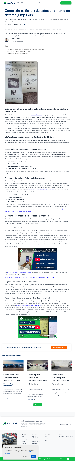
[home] (9, 3)
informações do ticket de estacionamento (28, 305)
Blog (45, 2)
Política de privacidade (44, 459)
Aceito (33, 456)
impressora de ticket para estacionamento (41, 190)
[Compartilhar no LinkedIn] (25, 24)
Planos (40, 2)
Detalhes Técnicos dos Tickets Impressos (17, 53)
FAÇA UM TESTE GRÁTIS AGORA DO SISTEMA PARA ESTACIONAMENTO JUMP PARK (29, 277)
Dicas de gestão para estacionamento (9, 384)
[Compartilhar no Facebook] (22, 24)
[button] (24, 3)
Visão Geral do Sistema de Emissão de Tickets (19, 51)
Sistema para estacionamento (35, 387)
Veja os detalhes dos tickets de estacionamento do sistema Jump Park (25, 49)
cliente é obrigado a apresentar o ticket (19, 272)
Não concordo (26, 456)
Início (18, 2)
